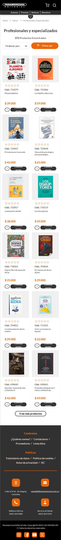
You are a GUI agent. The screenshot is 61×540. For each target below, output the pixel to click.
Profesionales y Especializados (36, 20)
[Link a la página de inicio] (5, 20)
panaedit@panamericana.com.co (45, 491)
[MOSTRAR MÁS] (30, 413)
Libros (15, 20)
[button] (54, 5)
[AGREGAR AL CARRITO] (7, 110)
